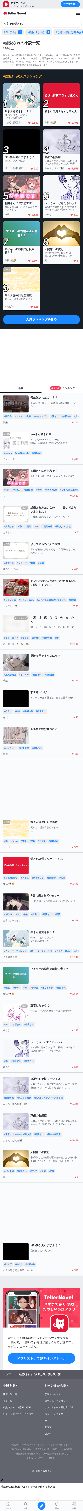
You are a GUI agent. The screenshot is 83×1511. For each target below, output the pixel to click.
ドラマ (48, 1427)
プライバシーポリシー (36, 1458)
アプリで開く (70, 4)
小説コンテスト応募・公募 (17, 1407)
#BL (10, 32)
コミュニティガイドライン (60, 1445)
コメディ (49, 1433)
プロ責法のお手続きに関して (55, 1454)
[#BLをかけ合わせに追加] (21, 32)
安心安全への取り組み (21, 1449)
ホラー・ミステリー (55, 1414)
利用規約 (15, 1445)
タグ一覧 (7, 1401)
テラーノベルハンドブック (33, 1445)
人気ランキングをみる (41, 319)
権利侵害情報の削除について (27, 1454)
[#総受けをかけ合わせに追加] (49, 32)
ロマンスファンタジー (56, 1401)
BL (46, 1420)
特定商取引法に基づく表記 (45, 1449)
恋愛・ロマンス (53, 1394)
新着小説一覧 (10, 1394)
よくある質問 (66, 1449)
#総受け (36, 32)
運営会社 (53, 1458)
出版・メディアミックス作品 (18, 1414)
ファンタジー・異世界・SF (59, 1407)
